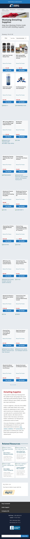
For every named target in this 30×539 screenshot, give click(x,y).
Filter (6, 38)
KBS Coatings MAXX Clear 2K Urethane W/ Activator (21, 57)
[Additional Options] (9, 494)
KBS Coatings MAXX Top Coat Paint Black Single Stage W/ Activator (8, 123)
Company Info (5, 511)
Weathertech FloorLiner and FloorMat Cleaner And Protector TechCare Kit (21, 193)
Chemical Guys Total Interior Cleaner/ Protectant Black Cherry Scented (21, 297)
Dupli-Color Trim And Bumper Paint (7, 56)
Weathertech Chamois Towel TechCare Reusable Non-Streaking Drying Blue (8, 193)
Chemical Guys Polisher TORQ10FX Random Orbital (8, 227)
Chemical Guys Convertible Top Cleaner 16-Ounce (21, 158)
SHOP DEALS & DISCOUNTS (15, 2)
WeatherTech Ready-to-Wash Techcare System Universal (8, 297)
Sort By (12, 38)
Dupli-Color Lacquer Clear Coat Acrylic (7, 87)
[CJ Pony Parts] (14, 6)
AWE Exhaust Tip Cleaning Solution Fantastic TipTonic (7, 262)
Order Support (5, 507)
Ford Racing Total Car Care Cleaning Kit (21, 87)
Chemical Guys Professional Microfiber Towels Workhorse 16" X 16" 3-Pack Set (21, 228)
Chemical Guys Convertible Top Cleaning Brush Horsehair (6, 332)
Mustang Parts (12, 9)
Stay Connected (6, 503)
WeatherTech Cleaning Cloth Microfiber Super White (8, 158)
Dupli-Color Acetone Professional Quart (20, 331)
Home (3, 9)
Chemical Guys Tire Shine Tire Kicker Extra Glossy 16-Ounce (21, 262)
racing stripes (19, 428)
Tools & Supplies (20, 9)
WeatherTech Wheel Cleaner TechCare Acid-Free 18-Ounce (8, 367)
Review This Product (7, 63)
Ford (7, 9)
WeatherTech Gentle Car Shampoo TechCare (21, 366)
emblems (10, 428)
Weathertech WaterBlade (19, 122)
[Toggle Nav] (2, 6)
